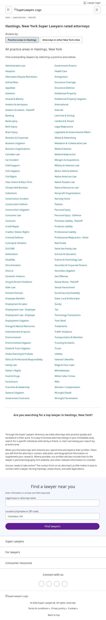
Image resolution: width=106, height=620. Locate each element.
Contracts (10, 221)
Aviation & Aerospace (16, 104)
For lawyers (12, 552)
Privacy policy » (59, 608)
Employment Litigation (17, 320)
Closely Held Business (16, 187)
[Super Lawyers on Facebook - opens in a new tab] (41, 584)
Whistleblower (62, 370)
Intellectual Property (65, 93)
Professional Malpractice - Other (72, 237)
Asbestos (10, 93)
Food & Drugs (12, 376)
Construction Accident (17, 198)
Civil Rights (11, 176)
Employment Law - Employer (20, 315)
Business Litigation (15, 143)
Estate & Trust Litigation (17, 348)
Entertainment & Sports (17, 331)
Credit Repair (12, 226)
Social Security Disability (67, 293)
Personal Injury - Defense (68, 215)
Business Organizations (17, 148)
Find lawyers (52, 526)
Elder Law (10, 287)
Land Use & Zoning (64, 115)
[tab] (22, 40)
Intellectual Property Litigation (70, 99)
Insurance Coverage (65, 82)
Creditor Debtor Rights (17, 232)
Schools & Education (65, 254)
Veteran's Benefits (64, 359)
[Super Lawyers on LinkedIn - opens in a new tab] (64, 584)
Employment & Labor (16, 304)
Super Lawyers (14, 541)
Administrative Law (15, 65)
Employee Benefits (15, 298)
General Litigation (14, 392)
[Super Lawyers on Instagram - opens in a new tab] (49, 584)
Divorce (9, 270)
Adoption (10, 71)
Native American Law (65, 176)
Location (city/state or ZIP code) (21, 511)
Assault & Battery (14, 99)
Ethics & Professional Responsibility (24, 359)
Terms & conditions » (39, 608)
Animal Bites (11, 82)
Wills (57, 381)
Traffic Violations (63, 331)
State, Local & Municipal (67, 298)
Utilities (59, 354)
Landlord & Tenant (64, 121)
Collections (11, 193)
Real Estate (60, 243)
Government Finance (65, 65)
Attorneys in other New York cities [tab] (61, 39)
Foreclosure (11, 381)
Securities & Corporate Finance (71, 265)
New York (32, 17)
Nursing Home (62, 198)
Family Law (11, 365)
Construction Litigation (17, 209)
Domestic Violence (15, 276)
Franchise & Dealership (17, 387)
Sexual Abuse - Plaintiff (66, 281)
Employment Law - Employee (20, 309)
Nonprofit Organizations (67, 193)
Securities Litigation (65, 270)
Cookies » (73, 608)
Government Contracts (17, 398)
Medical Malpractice (65, 154)
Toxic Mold (60, 320)
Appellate (10, 87)
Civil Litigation (12, 171)
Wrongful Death (63, 392)
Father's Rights (13, 370)
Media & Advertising (65, 137)
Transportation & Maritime (69, 337)
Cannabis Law (12, 154)
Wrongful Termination (66, 398)
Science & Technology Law (68, 259)
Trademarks (61, 326)
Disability (10, 259)
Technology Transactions (68, 315)
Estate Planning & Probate (19, 354)
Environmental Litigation (18, 342)
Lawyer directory (19, 17)
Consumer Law (13, 215)
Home (7, 17)
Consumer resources (18, 563)
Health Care (61, 71)
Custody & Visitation (15, 243)
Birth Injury (11, 126)
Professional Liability (65, 232)
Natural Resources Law (67, 187)
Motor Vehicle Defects (66, 171)
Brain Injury (11, 132)
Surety (58, 304)
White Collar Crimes (65, 376)
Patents (59, 204)
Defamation (11, 254)
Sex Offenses (61, 276)
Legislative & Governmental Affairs (73, 132)
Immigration (61, 76)
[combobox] (52, 503)
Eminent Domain (14, 293)
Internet (59, 110)
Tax (56, 309)
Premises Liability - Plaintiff (69, 221)
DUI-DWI (9, 248)
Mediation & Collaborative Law (71, 143)
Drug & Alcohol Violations (18, 281)
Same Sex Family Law (65, 248)
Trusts (58, 348)
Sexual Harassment (65, 287)
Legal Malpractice (64, 126)
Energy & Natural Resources (20, 326)
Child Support (12, 165)
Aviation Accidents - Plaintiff (19, 110)
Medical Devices (63, 148)
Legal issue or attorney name (20, 498)
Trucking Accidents (64, 342)
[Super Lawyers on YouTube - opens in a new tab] (57, 584)
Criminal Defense (14, 237)
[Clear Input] (96, 503)
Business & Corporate (16, 137)
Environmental (13, 337)
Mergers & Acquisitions (67, 160)
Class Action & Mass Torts (18, 182)
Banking (9, 115)
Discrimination (13, 265)
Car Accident (11, 160)
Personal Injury (63, 209)
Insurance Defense (64, 87)
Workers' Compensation (67, 387)
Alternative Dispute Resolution (21, 76)
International (61, 104)
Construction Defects (16, 204)
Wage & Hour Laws (65, 365)
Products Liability (64, 226)
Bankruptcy (11, 121)
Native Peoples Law (65, 182)
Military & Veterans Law (67, 165)
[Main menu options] (8, 10)
